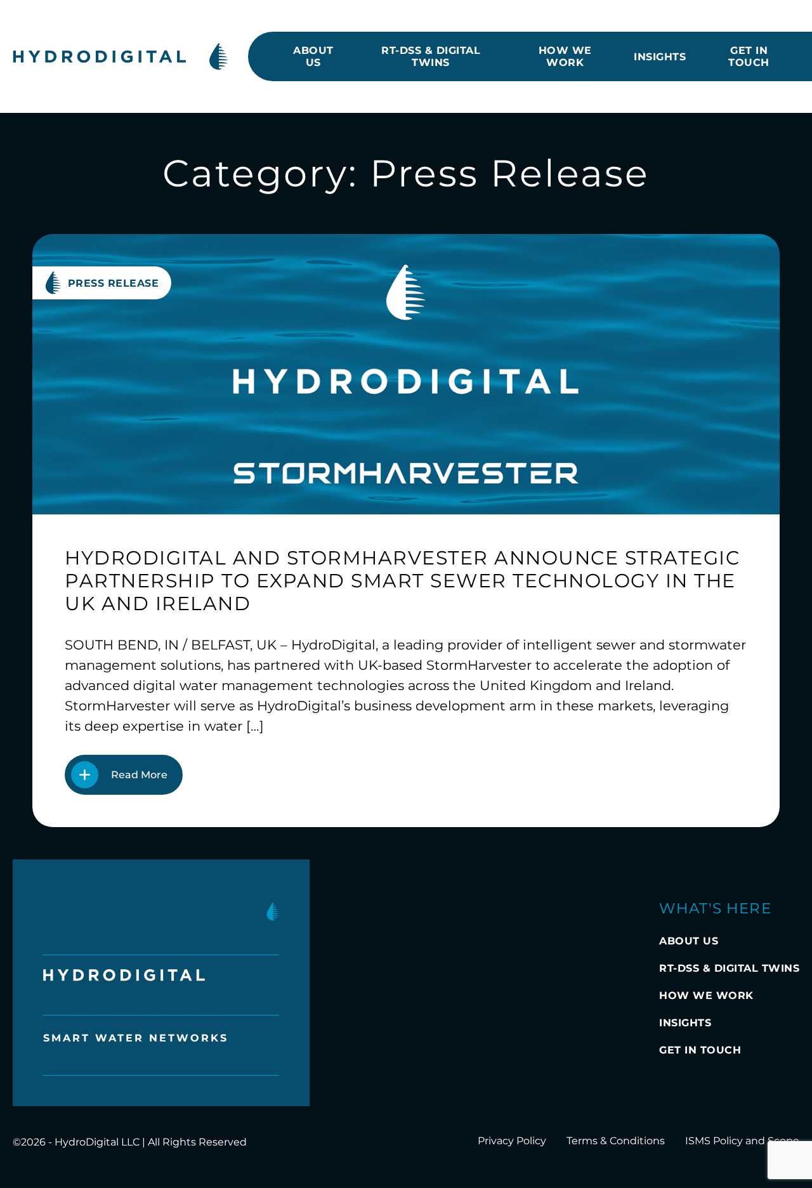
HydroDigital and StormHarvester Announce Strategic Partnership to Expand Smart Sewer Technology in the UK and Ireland (402, 580)
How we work (565, 56)
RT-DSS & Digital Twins (430, 56)
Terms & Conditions (615, 1141)
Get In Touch (748, 56)
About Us (313, 56)
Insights (660, 57)
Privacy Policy (512, 1141)
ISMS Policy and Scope (742, 1141)
